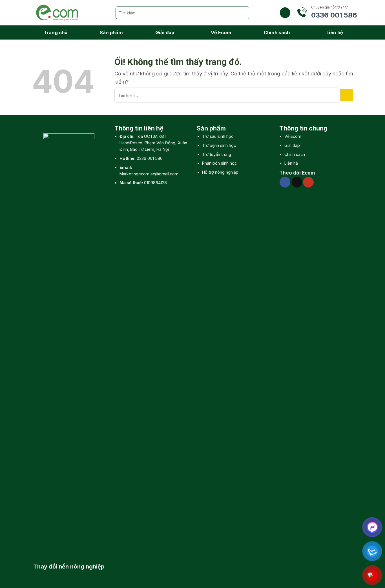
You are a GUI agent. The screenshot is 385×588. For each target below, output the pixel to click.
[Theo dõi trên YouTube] (308, 182)
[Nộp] (242, 12)
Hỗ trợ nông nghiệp (220, 172)
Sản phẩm (111, 32)
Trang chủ (55, 32)
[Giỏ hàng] (285, 12)
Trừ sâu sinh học (217, 136)
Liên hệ (334, 32)
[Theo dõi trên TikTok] (296, 182)
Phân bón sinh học (219, 163)
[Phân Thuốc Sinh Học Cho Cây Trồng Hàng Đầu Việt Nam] (69, 12)
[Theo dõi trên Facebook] (285, 182)
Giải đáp (164, 32)
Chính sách (277, 32)
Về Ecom (221, 32)
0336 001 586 (150, 158)
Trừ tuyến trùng (216, 154)
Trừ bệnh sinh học (219, 145)
